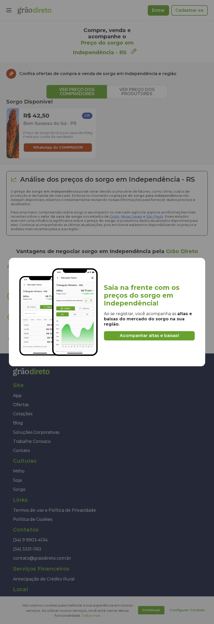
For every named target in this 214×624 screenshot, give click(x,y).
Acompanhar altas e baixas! (149, 335)
